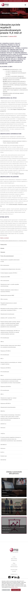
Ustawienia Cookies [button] (6, 589)
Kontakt (14, 571)
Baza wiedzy (14, 558)
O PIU (14, 557)
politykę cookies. (14, 587)
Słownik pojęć (14, 569)
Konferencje (14, 560)
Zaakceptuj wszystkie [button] (16, 589)
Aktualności (14, 565)
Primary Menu (25, 5)
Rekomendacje (14, 566)
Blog (14, 563)
